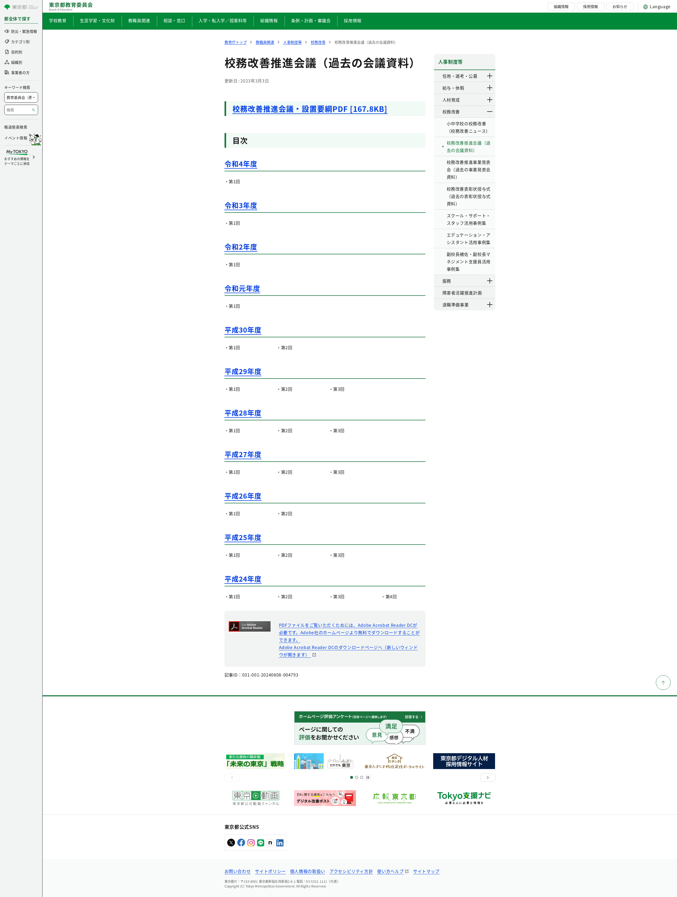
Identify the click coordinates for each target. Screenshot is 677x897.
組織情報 (561, 6)
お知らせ (619, 6)
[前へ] (232, 777)
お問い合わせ (238, 871)
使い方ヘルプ (390, 871)
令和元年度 (242, 288)
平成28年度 (243, 412)
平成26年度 (243, 495)
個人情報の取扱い (307, 871)
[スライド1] (351, 777)
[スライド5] (356, 777)
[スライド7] (361, 777)
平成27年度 (243, 454)
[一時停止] (367, 777)
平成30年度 (243, 329)
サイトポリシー (270, 871)
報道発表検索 (15, 127)
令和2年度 (241, 246)
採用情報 (590, 6)
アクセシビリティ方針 (351, 871)
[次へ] (488, 777)
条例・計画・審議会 (311, 20)
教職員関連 (139, 20)
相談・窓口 (174, 20)
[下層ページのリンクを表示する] (490, 76)
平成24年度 (243, 578)
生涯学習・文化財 (97, 20)
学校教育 (58, 20)
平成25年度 (243, 537)
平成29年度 (243, 371)
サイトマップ (426, 871)
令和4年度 (241, 163)
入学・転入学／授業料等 (223, 20)
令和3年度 (241, 205)
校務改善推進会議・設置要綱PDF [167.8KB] (310, 108)
